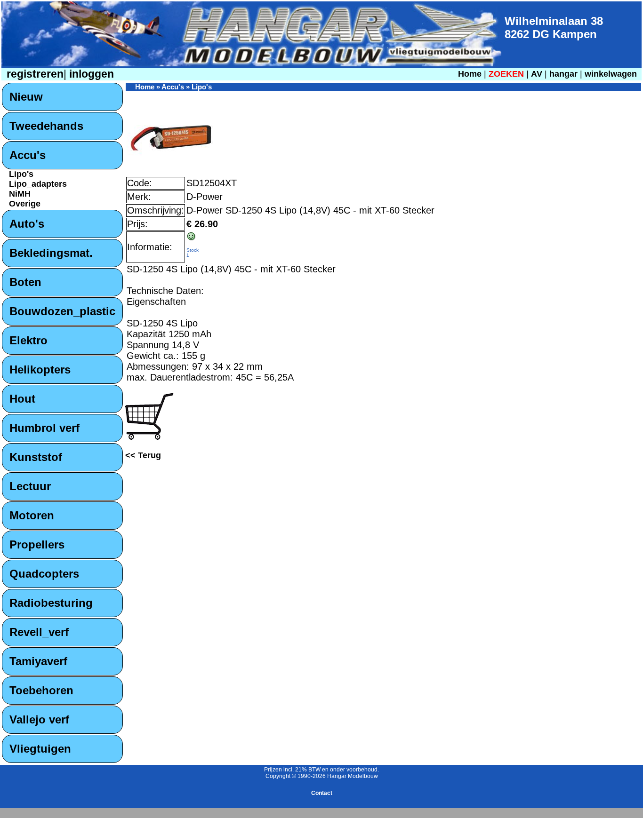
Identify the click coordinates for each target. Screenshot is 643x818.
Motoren (31, 515)
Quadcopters (44, 573)
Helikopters (40, 369)
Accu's (27, 155)
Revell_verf (39, 632)
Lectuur (30, 486)
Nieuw (26, 96)
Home (470, 74)
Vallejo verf (39, 719)
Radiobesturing (51, 602)
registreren (34, 74)
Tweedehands (46, 125)
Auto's (26, 223)
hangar (563, 74)
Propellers (36, 544)
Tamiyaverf (38, 661)
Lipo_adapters (38, 184)
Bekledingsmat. (51, 252)
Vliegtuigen (40, 748)
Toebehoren (41, 690)
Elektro (28, 340)
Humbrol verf (44, 427)
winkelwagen (611, 74)
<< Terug (143, 455)
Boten (25, 282)
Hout (22, 398)
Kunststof (35, 457)
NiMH (20, 194)
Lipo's (21, 174)
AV (538, 74)
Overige (24, 203)
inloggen (90, 74)
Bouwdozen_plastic (62, 311)
